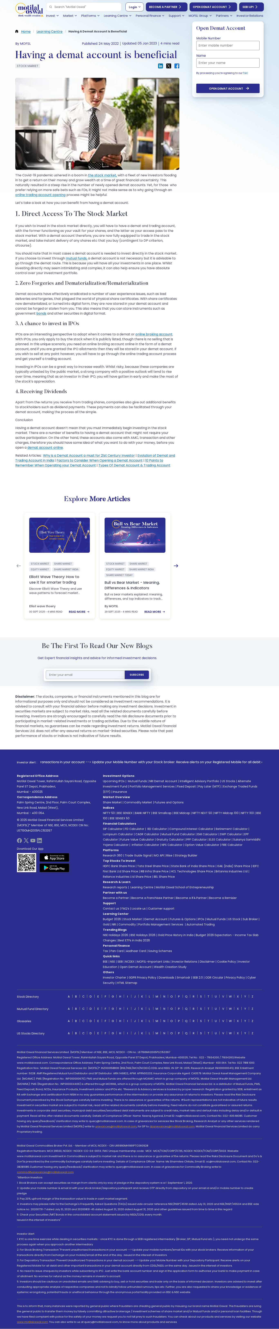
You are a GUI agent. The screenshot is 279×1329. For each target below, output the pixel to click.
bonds (41, 313)
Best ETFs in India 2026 (134, 940)
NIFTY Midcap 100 (226, 813)
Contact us (111, 908)
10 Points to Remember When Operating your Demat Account (89, 463)
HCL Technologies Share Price (192, 871)
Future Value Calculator (137, 839)
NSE (112, 962)
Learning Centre (141, 887)
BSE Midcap (182, 813)
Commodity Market (138, 802)
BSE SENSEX (125, 813)
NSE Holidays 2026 (115, 935)
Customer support (161, 908)
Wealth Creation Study (170, 967)
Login (133, 7)
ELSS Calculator (220, 839)
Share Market (112, 802)
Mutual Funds (137, 781)
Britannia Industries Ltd (231, 871)
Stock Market (132, 919)
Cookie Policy (226, 962)
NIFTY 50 (109, 813)
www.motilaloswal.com (32, 1322)
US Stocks (228, 781)
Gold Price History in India (175, 935)
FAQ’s (125, 908)
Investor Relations (184, 962)
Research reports (115, 887)
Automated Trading (200, 924)
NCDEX (130, 962)
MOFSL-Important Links (153, 962)
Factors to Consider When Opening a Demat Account (100, 460)
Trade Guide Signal (138, 855)
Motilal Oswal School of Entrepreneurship (185, 887)
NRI (114, 924)
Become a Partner (163, 7)
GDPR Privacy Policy (142, 977)
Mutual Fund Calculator (178, 834)
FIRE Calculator (232, 845)
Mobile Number (208, 38)
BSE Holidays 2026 (143, 935)
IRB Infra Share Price (155, 871)
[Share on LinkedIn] (160, 65)
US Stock (234, 919)
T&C (245, 73)
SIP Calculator (113, 829)
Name (201, 55)
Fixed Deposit (186, 786)
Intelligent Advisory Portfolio (199, 781)
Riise (169, 855)
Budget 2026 (112, 919)
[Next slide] (176, 566)
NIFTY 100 (247, 813)
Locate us (139, 908)
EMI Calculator (207, 834)
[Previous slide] (18, 566)
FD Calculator (134, 829)
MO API (159, 855)
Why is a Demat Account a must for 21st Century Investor (89, 455)
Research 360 (112, 855)
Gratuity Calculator (170, 839)
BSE (105, 962)
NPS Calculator (172, 845)
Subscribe (137, 674)
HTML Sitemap (127, 983)
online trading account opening (40, 194)
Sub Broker (250, 919)
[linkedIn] (39, 842)
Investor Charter (114, 977)
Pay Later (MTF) (209, 786)
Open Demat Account (210, 7)
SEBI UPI (248, 7)
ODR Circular (214, 977)
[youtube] (32, 842)
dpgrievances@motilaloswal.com (172, 1126)
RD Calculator (157, 829)
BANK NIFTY (142, 813)
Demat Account (155, 919)
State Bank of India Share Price (193, 866)
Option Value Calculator (202, 845)
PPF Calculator (196, 839)
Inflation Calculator (145, 845)
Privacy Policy (235, 977)
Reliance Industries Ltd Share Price (127, 877)
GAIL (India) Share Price (233, 866)
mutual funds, (76, 258)
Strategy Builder (186, 855)
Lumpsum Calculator (118, 834)
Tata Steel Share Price (153, 866)
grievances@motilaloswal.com (116, 1126)
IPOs (201, 919)
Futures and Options (169, 802)
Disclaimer (207, 962)
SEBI (120, 962)
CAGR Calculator (147, 834)
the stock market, (102, 175)
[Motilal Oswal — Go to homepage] (29, 10)
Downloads (166, 977)
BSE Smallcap (162, 813)
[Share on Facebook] (176, 65)
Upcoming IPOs (114, 781)
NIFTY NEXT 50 (202, 813)
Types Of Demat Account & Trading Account (134, 465)
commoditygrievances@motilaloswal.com (45, 1172)
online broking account (153, 334)
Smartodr (183, 977)
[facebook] (19, 842)
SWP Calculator (231, 834)
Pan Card (117, 951)
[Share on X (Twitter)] (168, 65)
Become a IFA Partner (191, 898)
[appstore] (54, 857)
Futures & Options (183, 919)
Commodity (127, 924)
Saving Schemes (160, 951)
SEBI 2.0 (198, 977)
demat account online (45, 447)
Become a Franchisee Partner (152, 898)
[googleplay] (54, 867)
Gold (106, 924)
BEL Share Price (164, 877)
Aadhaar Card (136, 951)
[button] (50, 6)
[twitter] (26, 842)
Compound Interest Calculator (191, 829)
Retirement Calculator (232, 829)
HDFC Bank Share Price (119, 866)
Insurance (120, 792)
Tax (105, 951)
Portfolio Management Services (152, 786)
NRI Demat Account (163, 781)
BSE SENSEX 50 (119, 818)
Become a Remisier (223, 898)
